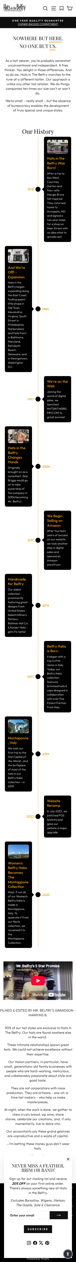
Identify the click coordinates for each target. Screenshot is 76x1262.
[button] (68, 1254)
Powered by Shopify (38, 1258)
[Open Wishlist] (61, 8)
